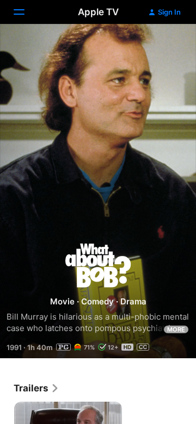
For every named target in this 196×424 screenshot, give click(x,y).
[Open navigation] (26, 12)
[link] (36, 388)
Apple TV (98, 12)
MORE (176, 329)
